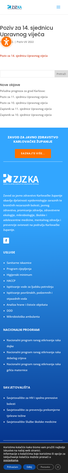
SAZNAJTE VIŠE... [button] (33, 153)
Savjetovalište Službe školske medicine (32, 422)
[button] (58, 9)
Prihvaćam (12, 466)
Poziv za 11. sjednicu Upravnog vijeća (24, 97)
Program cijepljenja (19, 268)
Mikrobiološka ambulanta (23, 316)
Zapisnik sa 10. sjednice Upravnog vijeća (26, 115)
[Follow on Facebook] (6, 240)
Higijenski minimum (19, 274)
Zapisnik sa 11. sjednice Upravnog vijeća (26, 109)
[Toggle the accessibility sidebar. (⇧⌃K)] (6, 41)
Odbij (29, 466)
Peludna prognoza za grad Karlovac (22, 91)
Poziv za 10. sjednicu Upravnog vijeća (24, 103)
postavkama (10, 460)
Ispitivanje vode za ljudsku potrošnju (30, 286)
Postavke (45, 466)
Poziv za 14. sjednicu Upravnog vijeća (24, 55)
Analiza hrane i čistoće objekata (27, 304)
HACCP (11, 280)
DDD (10, 310)
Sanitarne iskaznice (19, 263)
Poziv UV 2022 (25, 42)
